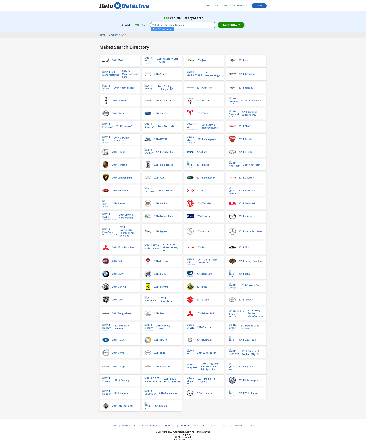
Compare (239, 425)
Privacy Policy (149, 425)
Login (259, 5)
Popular (184, 425)
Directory (200, 425)
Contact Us (240, 5)
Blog (226, 425)
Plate (144, 25)
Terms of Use (129, 425)
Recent (214, 425)
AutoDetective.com (124, 5)
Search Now (229, 25)
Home (207, 5)
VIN (137, 25)
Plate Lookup (222, 5)
